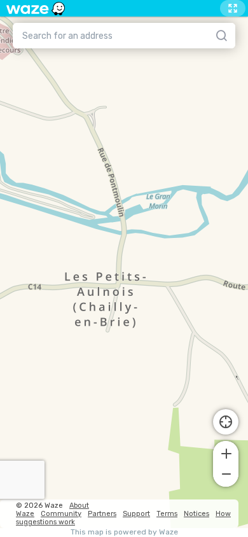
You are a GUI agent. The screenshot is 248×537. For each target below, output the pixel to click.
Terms (166, 514)
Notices (196, 514)
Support (136, 514)
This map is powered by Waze (124, 532)
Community (61, 514)
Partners (102, 514)
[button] (225, 452)
